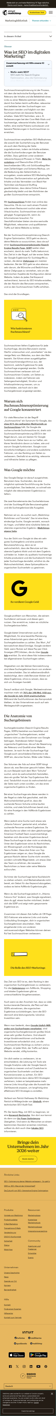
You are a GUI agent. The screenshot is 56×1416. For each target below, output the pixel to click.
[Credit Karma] (34, 1338)
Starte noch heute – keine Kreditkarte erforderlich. (28, 5)
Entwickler (32, 1253)
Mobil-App (8, 1249)
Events (30, 1258)
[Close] (52, 1393)
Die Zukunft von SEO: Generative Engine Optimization (26, 1190)
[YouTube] (38, 1367)
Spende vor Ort (10, 1281)
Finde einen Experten (12, 1309)
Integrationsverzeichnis (37, 1231)
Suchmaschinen (16, 201)
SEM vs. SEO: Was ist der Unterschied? (19, 1186)
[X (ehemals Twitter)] (17, 1367)
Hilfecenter (8, 1313)
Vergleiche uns (10, 1232)
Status (6, 1245)
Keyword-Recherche (19, 1115)
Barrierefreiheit (10, 1290)
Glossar (8, 46)
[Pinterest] (45, 1367)
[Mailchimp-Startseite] (11, 12)
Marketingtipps (34, 1215)
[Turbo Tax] (20, 1338)
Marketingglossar (35, 1227)
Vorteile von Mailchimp (13, 1215)
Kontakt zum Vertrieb (12, 1317)
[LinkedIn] (31, 1367)
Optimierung (18, 988)
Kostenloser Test (37, 12)
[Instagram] (24, 1367)
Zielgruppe (28, 261)
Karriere (7, 1285)
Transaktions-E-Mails (12, 1228)
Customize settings (28, 1411)
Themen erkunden (40, 20)
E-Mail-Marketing (11, 1224)
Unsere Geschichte (11, 1273)
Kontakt (7, 1305)
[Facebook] (10, 1367)
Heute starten (28, 1159)
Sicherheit (8, 1241)
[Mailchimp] (36, 1344)
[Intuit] (28, 1332)
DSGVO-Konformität (12, 1237)
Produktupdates (10, 1220)
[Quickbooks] (20, 1344)
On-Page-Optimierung (28, 1118)
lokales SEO (37, 1128)
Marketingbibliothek (16, 20)
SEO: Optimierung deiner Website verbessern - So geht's (27, 1181)
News (6, 1277)
